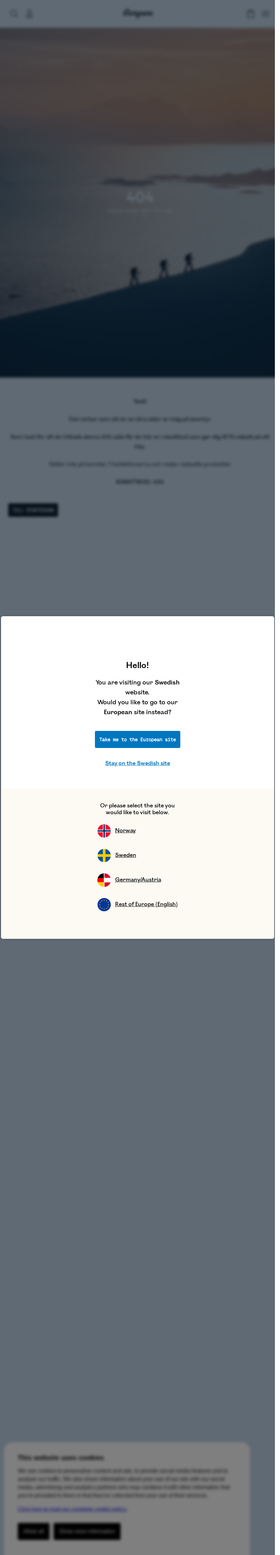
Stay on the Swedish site (137, 763)
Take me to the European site (137, 739)
